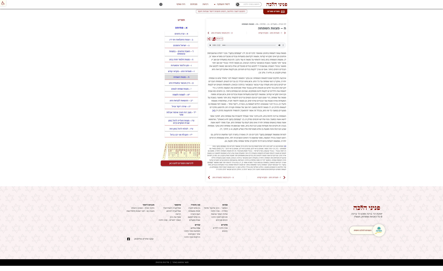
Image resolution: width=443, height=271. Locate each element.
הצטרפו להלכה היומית (362, 230)
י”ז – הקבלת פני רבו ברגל (181, 135)
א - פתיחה (264, 24)
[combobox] (249, 4)
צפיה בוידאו (195, 228)
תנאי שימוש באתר (180, 262)
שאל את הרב (175, 217)
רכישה (205, 4)
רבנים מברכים (222, 220)
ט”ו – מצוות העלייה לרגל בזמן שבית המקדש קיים (181, 121)
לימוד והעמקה (223, 4)
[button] (3, 3)
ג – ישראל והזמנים (181, 45)
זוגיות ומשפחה (194, 211)
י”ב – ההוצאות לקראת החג (181, 100)
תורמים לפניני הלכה (219, 217)
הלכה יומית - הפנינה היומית (142, 208)
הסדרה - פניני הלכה (219, 211)
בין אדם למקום (194, 217)
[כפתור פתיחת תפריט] (160, 4)
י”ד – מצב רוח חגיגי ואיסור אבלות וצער (181, 113)
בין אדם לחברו (194, 208)
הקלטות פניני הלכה (192, 231)
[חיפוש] (237, 4)
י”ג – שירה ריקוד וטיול (181, 106)
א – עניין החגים (181, 34)
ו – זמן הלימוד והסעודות (181, 65)
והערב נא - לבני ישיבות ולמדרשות (140, 211)
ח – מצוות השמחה (181, 77)
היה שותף (181, 4)
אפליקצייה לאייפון (173, 211)
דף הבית (282, 24)
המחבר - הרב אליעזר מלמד (216, 208)
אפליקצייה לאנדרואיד (172, 208)
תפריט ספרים (273, 11)
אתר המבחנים (194, 234)
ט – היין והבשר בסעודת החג (181, 83)
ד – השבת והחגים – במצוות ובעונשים (181, 52)
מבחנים (193, 4)
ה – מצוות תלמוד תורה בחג (181, 59)
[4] (213, 111)
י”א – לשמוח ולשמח (181, 95)
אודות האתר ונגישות (219, 214)
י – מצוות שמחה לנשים (181, 89)
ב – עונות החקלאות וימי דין (181, 39)
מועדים (274, 24)
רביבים (225, 231)
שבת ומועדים (194, 220)
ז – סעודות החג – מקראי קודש (181, 71)
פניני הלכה (276, 4)
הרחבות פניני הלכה (192, 237)
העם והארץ (195, 214)
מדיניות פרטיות (162, 262)
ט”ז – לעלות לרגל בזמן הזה (181, 129)
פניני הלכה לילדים (220, 228)
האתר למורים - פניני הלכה (170, 220)
